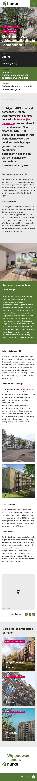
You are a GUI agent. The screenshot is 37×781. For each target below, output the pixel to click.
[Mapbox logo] (6, 608)
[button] (18, 592)
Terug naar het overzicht (15, 99)
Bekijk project (9, 667)
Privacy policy (25, 777)
